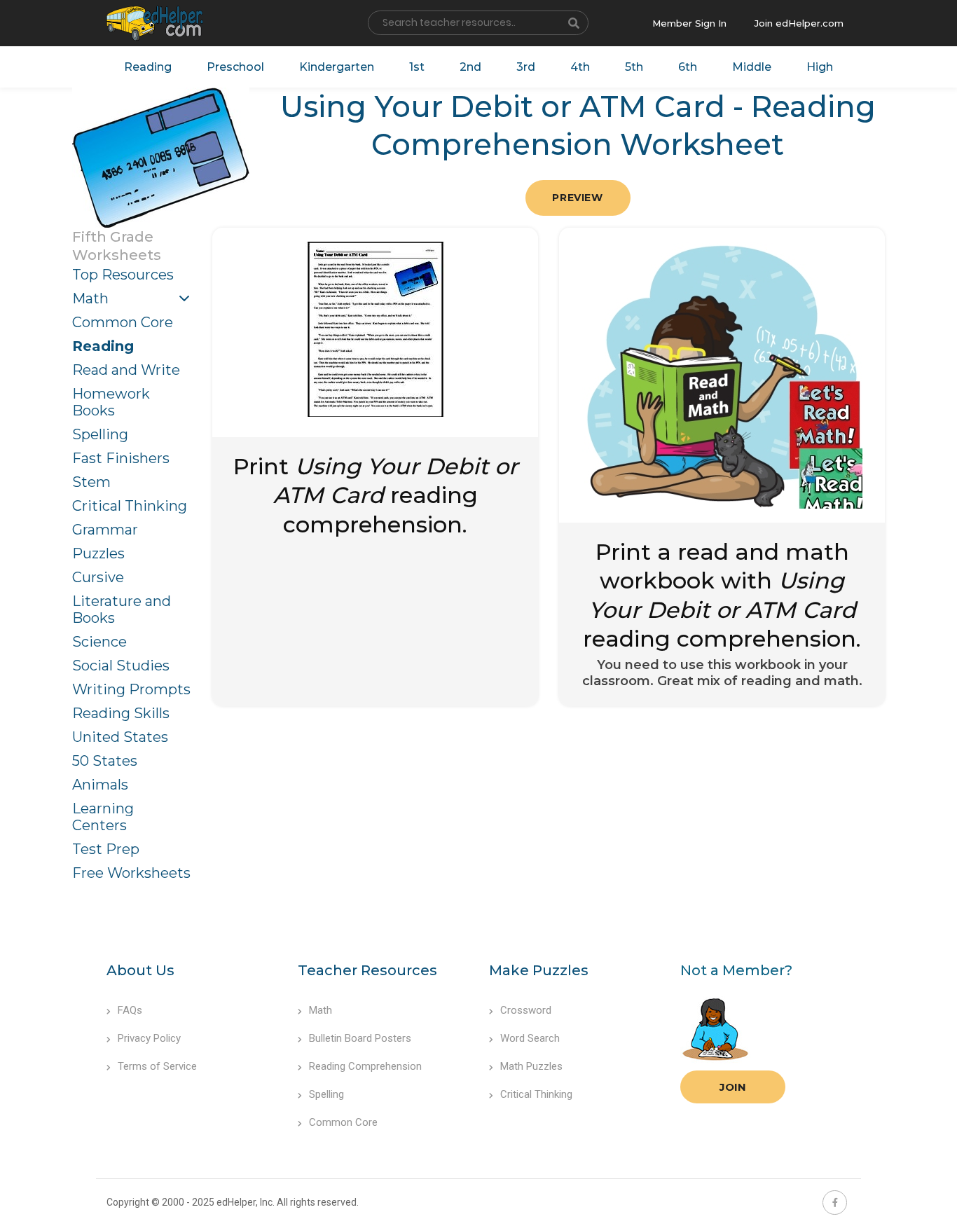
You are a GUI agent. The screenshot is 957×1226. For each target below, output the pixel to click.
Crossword (525, 1010)
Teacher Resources (367, 970)
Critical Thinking (129, 505)
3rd (525, 67)
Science (99, 641)
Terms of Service (157, 1066)
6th (687, 67)
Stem (91, 482)
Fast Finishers (121, 458)
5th (634, 67)
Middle (751, 67)
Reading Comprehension (365, 1066)
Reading (148, 67)
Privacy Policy (149, 1038)
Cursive (98, 577)
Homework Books (111, 402)
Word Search (530, 1038)
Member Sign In (689, 23)
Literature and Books (121, 609)
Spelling (100, 434)
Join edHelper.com (799, 23)
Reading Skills (121, 713)
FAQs (130, 1010)
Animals (100, 784)
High (819, 67)
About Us (140, 970)
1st (417, 67)
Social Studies (121, 665)
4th (580, 67)
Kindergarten (336, 67)
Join (733, 1087)
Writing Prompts (131, 689)
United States (120, 737)
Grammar (105, 529)
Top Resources (123, 274)
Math (90, 298)
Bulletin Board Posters (360, 1038)
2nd (470, 67)
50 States (104, 760)
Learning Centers (103, 817)
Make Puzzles (538, 970)
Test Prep (105, 849)
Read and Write (126, 369)
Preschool (235, 67)
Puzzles (98, 553)
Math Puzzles (531, 1066)
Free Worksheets (131, 873)
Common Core (122, 322)
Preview (577, 197)
